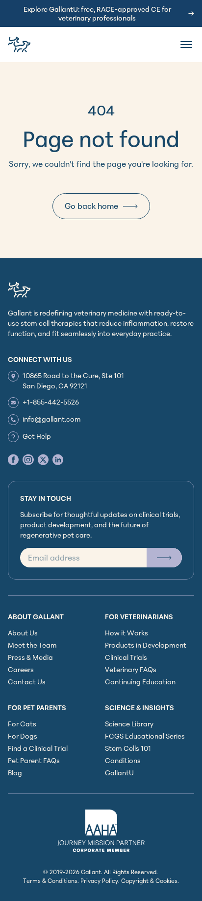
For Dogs (22, 736)
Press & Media (30, 657)
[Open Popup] (164, 557)
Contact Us (27, 681)
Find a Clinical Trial (38, 748)
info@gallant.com (52, 419)
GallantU (119, 772)
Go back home (91, 206)
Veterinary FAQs (130, 669)
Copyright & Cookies (149, 880)
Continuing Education (140, 681)
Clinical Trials (126, 657)
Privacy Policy (99, 880)
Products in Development (145, 645)
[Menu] (186, 44)
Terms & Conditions (50, 880)
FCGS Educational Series (145, 736)
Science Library (129, 724)
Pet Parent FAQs (34, 760)
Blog (15, 772)
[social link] (13, 459)
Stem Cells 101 (128, 748)
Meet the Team (32, 645)
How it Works (126, 633)
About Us (23, 633)
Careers (21, 669)
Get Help (37, 436)
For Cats (22, 724)
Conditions (123, 760)
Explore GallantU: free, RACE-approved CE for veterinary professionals (97, 13)
